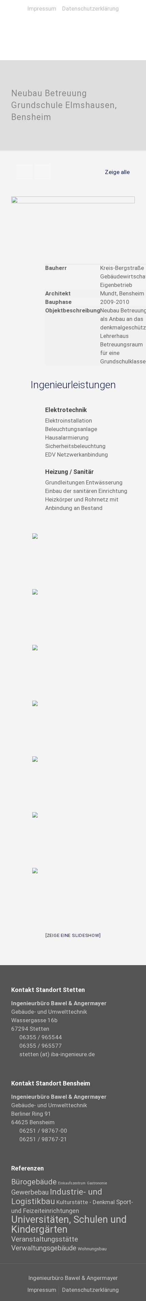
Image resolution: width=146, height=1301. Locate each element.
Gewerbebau (30, 1192)
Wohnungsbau (92, 1248)
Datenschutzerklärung (90, 8)
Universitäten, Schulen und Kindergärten (69, 1224)
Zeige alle (117, 172)
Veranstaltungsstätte (44, 1239)
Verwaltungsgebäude (43, 1248)
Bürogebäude (34, 1181)
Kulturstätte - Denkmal (85, 1202)
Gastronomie (97, 1183)
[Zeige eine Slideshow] (73, 935)
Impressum (41, 8)
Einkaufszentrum (72, 1183)
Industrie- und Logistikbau (56, 1196)
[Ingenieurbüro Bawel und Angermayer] (73, 26)
